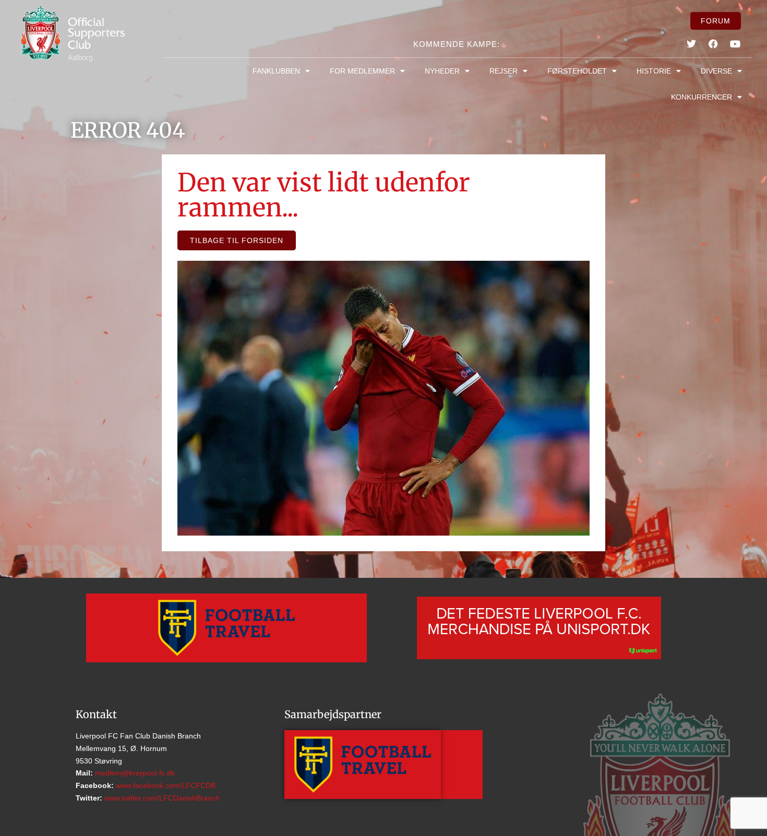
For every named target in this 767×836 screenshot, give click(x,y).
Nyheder (442, 71)
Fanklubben (276, 71)
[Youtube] (735, 43)
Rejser (503, 71)
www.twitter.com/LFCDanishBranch (161, 798)
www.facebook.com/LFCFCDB (164, 785)
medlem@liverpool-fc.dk (134, 773)
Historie (654, 71)
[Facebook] (713, 43)
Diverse (716, 71)
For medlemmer (362, 71)
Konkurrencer (701, 97)
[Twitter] (690, 43)
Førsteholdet (577, 71)
